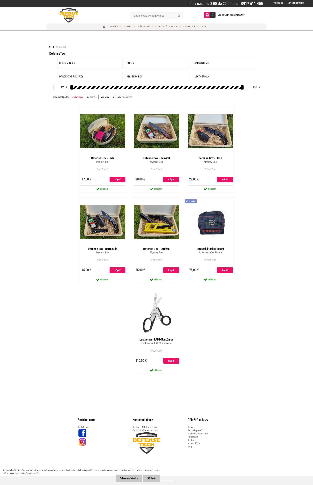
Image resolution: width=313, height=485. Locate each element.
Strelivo (127, 26)
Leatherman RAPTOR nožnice (156, 339)
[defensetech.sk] (82, 430)
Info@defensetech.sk (148, 430)
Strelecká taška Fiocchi (210, 248)
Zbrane (114, 26)
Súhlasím (151, 478)
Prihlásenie (277, 2)
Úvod (51, 47)
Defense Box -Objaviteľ (156, 158)
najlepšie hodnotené (122, 97)
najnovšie (105, 97)
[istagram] (82, 439)
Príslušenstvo (145, 26)
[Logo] (68, 15)
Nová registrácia (295, 2)
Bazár (204, 26)
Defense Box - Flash (210, 158)
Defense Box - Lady (102, 158)
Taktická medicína (167, 26)
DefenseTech (188, 26)
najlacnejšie (77, 97)
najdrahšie (92, 97)
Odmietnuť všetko (129, 478)
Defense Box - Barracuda (102, 248)
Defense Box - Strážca (156, 248)
